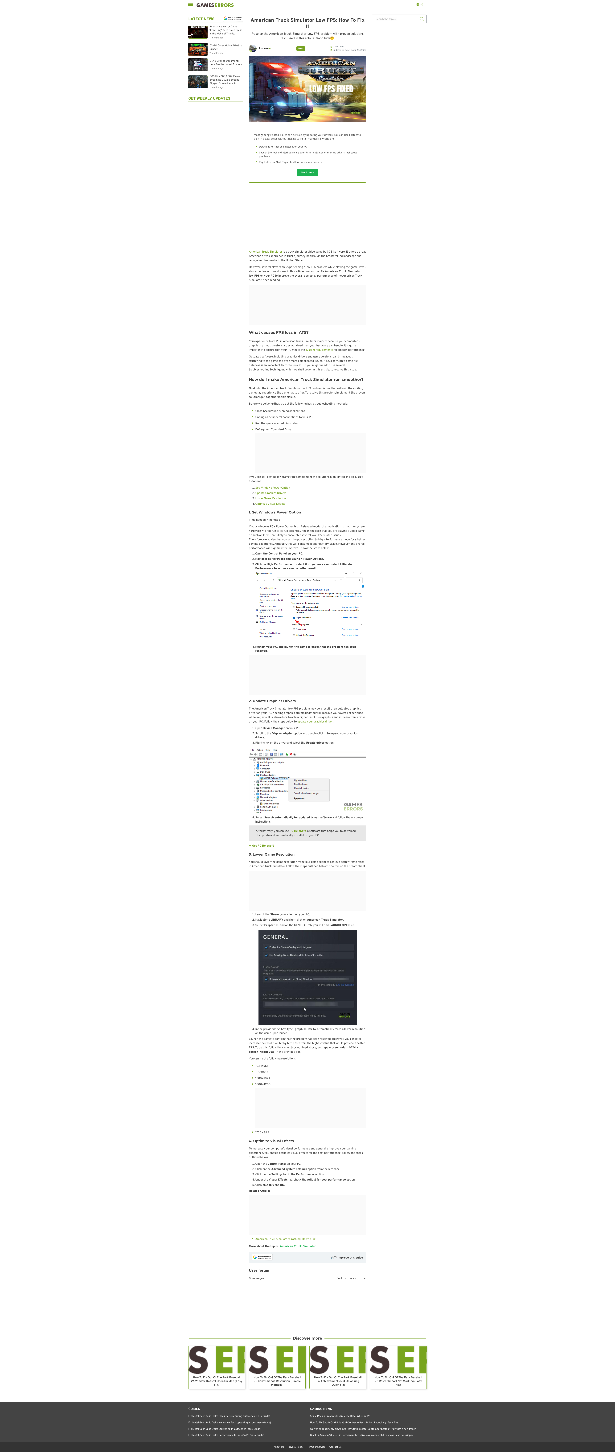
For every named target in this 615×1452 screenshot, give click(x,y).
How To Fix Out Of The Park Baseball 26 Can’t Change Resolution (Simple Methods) (277, 1381)
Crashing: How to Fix (302, 1239)
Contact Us (335, 1447)
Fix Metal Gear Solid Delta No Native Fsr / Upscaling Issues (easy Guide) (229, 1422)
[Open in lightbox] (307, 780)
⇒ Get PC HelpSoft (261, 846)
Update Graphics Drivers (271, 493)
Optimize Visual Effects (270, 504)
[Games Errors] (215, 4)
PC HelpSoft (298, 831)
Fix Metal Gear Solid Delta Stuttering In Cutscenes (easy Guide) (224, 1429)
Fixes (300, 48)
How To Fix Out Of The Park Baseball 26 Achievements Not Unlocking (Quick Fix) (338, 1381)
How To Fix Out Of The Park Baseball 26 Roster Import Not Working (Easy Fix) (398, 1381)
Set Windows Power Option (272, 488)
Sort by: (341, 1278)
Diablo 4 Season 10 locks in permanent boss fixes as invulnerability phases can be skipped (362, 1435)
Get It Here (307, 172)
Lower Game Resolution (270, 498)
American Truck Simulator (265, 252)
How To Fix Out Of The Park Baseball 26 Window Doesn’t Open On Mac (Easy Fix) (216, 1381)
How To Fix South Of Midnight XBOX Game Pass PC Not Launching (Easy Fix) (354, 1422)
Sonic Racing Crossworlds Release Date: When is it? (339, 1416)
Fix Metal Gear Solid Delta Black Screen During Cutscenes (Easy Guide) (229, 1416)
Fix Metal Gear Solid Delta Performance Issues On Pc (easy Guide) (226, 1435)
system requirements (319, 350)
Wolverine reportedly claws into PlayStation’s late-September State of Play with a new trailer (363, 1429)
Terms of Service (316, 1447)
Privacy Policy (295, 1447)
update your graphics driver (315, 722)
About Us (279, 1447)
